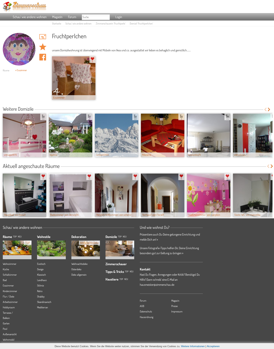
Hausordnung (146, 317)
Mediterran (42, 307)
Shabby (41, 296)
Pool (5, 328)
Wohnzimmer (9, 263)
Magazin (57, 17)
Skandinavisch (44, 301)
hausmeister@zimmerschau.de (157, 284)
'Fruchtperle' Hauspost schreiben (42, 36)
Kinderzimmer (10, 291)
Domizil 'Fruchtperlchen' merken (42, 47)
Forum (72, 17)
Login (118, 17)
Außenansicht (10, 334)
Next (269, 109)
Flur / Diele (8, 296)
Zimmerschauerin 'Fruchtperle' (110, 23)
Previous (265, 109)
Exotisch (41, 263)
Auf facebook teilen (42, 57)
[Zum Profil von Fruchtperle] (19, 49)
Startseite (56, 23)
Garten (6, 323)
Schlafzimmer (10, 274)
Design (40, 269)
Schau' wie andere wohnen (30, 17)
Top (120, 236)
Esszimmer (8, 285)
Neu (125, 236)
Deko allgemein (78, 274)
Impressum (176, 311)
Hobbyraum (9, 307)
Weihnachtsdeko (79, 263)
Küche (6, 269)
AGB (142, 306)
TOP (15, 236)
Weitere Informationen (193, 346)
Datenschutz (146, 311)
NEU (20, 236)
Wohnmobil (8, 339)
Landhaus (42, 280)
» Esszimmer (21, 70)
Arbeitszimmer (10, 301)
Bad (5, 280)
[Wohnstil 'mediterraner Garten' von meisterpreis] (51, 246)
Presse (174, 306)
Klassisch (41, 274)
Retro (39, 291)
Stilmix (40, 285)
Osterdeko (76, 269)
